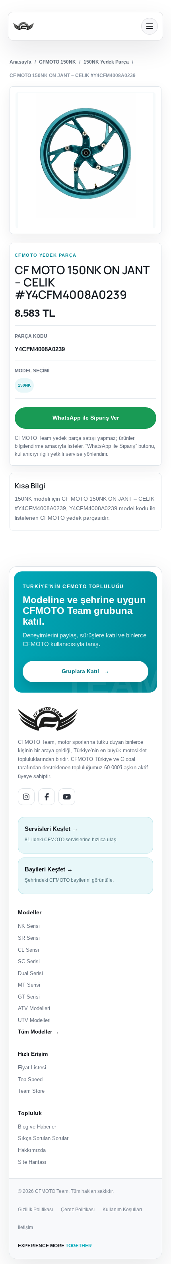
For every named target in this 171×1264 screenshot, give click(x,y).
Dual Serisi (30, 973)
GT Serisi (29, 997)
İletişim (25, 1227)
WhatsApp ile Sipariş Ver (85, 417)
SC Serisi (29, 961)
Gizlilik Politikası (35, 1209)
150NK (24, 385)
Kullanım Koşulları (122, 1209)
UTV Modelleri (34, 1020)
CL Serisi (28, 950)
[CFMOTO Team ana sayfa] (48, 719)
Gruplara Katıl (85, 671)
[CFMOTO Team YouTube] (66, 796)
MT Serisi (29, 985)
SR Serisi (29, 938)
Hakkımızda (32, 1150)
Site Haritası (32, 1162)
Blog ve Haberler (37, 1127)
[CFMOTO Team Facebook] (46, 796)
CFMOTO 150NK (57, 62)
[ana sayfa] (74, 26)
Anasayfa (20, 62)
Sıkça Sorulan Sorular (43, 1138)
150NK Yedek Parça (106, 62)
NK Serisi (29, 926)
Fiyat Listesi (32, 1067)
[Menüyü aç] (149, 26)
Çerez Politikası (78, 1209)
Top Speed (30, 1079)
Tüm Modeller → (38, 1032)
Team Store (31, 1091)
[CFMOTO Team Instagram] (26, 796)
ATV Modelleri (34, 1008)
